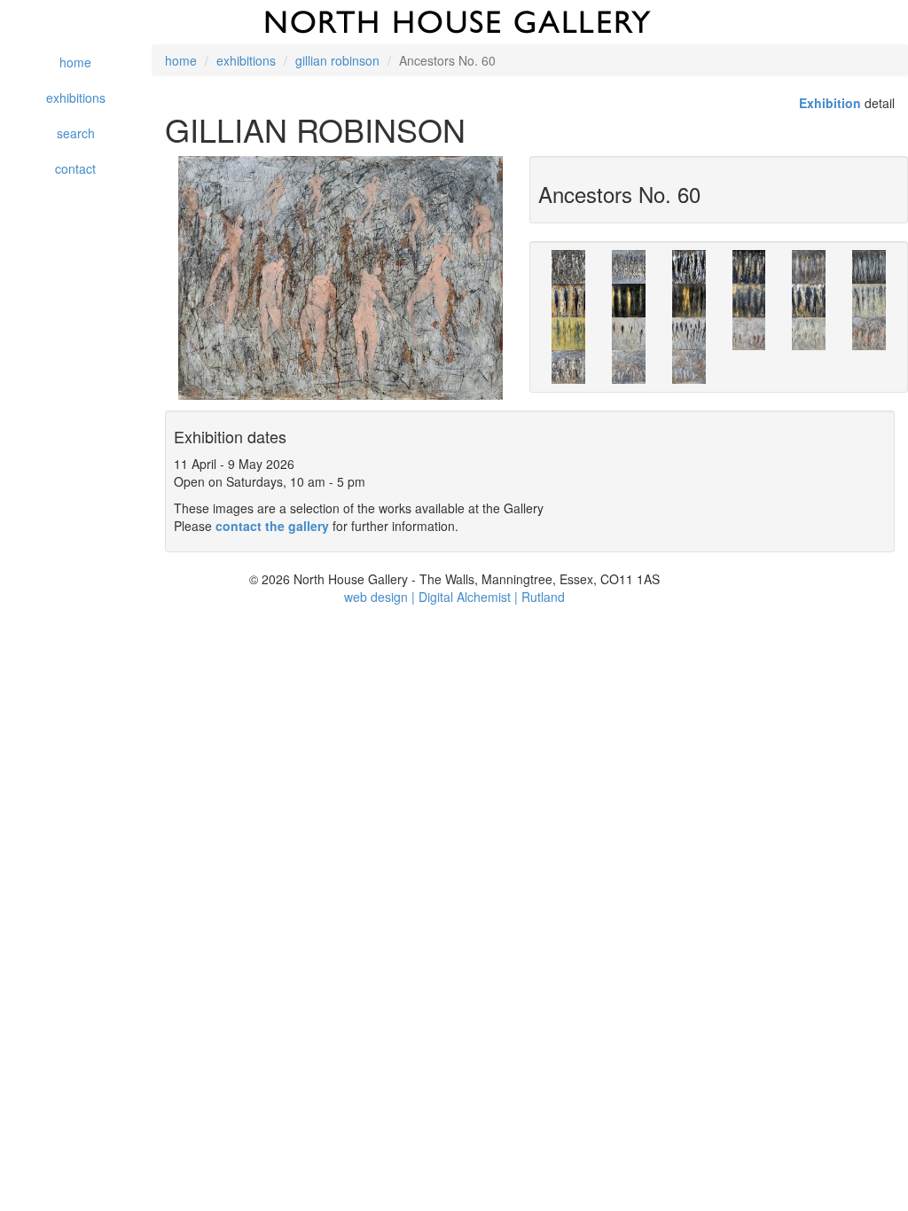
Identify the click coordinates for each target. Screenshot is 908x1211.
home (75, 62)
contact (75, 168)
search (76, 133)
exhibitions (76, 97)
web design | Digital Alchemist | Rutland (454, 597)
